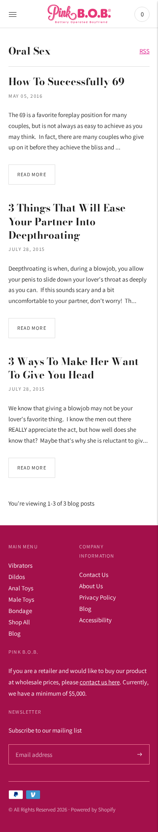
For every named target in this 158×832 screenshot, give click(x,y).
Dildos (16, 577)
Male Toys (21, 599)
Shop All (19, 622)
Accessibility (95, 620)
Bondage (20, 611)
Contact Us (93, 575)
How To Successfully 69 (66, 81)
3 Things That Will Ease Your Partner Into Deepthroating (67, 221)
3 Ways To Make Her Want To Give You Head (73, 368)
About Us (91, 586)
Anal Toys (20, 588)
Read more (31, 174)
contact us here (100, 682)
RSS (144, 51)
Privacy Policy (97, 597)
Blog (14, 633)
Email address (32, 744)
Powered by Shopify (93, 809)
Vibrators (20, 565)
